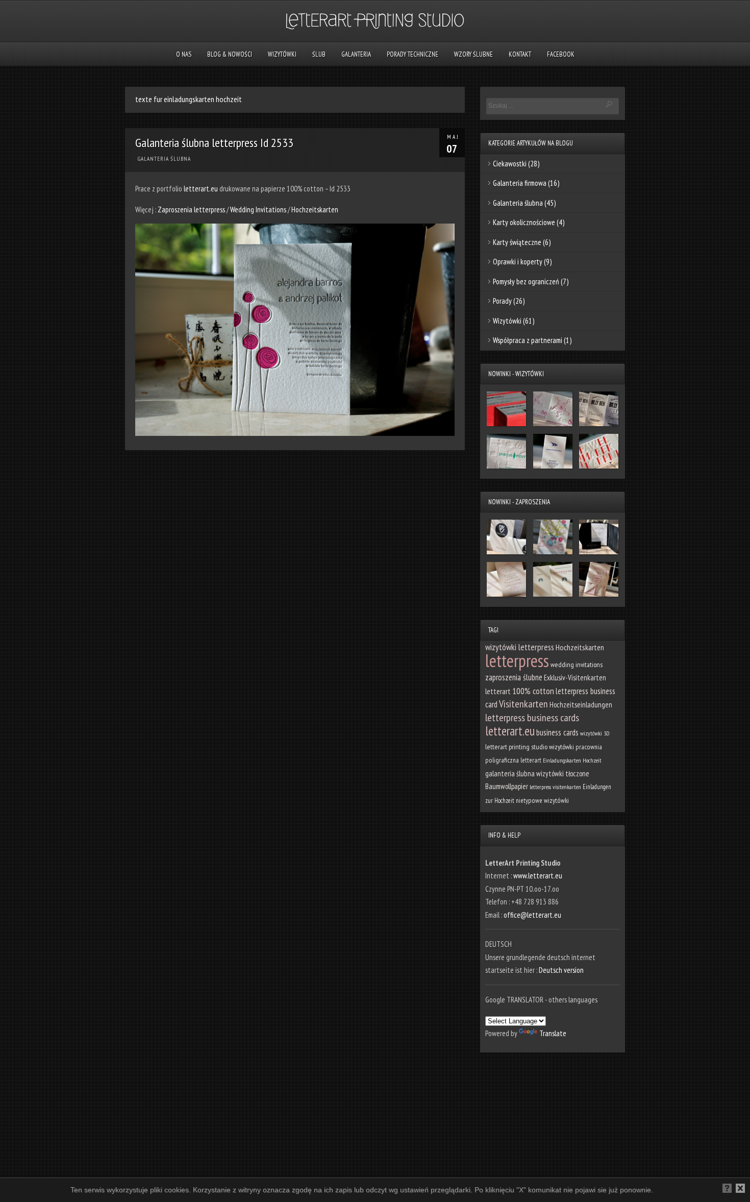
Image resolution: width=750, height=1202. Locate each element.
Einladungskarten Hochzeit (572, 760)
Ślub (319, 54)
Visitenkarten (523, 703)
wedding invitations (577, 664)
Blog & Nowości (229, 54)
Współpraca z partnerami (527, 340)
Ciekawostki (510, 163)
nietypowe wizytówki (542, 800)
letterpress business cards (532, 717)
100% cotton (533, 691)
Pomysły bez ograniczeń (526, 281)
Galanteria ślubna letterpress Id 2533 (214, 143)
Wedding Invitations (258, 209)
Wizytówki (282, 54)
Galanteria (356, 54)
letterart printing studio (516, 746)
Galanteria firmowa (519, 183)
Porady (502, 301)
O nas (183, 54)
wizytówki (561, 746)
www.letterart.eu (537, 875)
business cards (557, 732)
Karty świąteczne (517, 242)
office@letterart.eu (532, 915)
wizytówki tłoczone (562, 773)
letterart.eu (201, 188)
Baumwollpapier (506, 786)
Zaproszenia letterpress (192, 209)
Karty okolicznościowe (524, 222)
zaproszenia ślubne (513, 677)
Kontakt (520, 54)
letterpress (517, 660)
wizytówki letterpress (519, 647)
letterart (498, 691)
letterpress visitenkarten (555, 787)
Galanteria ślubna (164, 158)
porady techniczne (412, 54)
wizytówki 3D (594, 733)
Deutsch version (561, 970)
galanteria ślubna (510, 773)
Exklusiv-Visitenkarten (575, 677)
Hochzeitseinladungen (580, 704)
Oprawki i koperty (517, 261)
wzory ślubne (473, 54)
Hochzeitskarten (314, 209)
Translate (552, 1033)
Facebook (560, 54)
